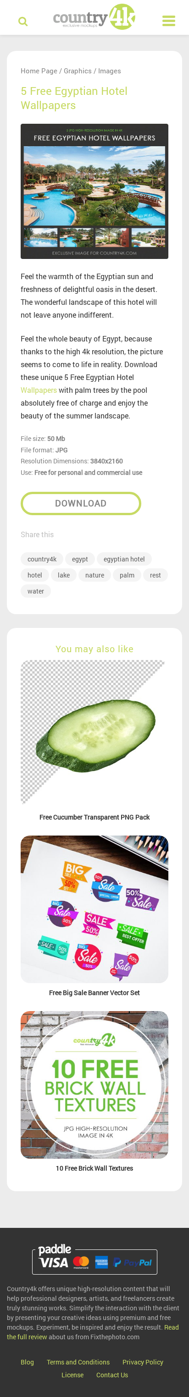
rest (155, 575)
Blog (27, 1362)
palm (127, 575)
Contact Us (112, 1374)
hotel (35, 575)
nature (94, 575)
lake (64, 575)
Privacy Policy (142, 1362)
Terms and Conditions (78, 1362)
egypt (80, 559)
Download (81, 503)
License (72, 1374)
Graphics (78, 70)
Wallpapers (39, 390)
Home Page (39, 70)
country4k (42, 559)
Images (109, 70)
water (36, 591)
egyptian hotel (124, 559)
